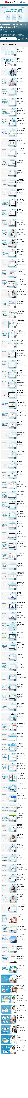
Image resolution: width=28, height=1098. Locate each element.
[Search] (14, 2)
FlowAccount (20, 51)
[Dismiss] (25, 44)
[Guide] (2, 2)
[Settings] (17, 2)
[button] (14, 14)
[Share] (22, 38)
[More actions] (26, 38)
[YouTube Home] (9, 2)
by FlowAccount (6, 29)
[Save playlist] (19, 38)
